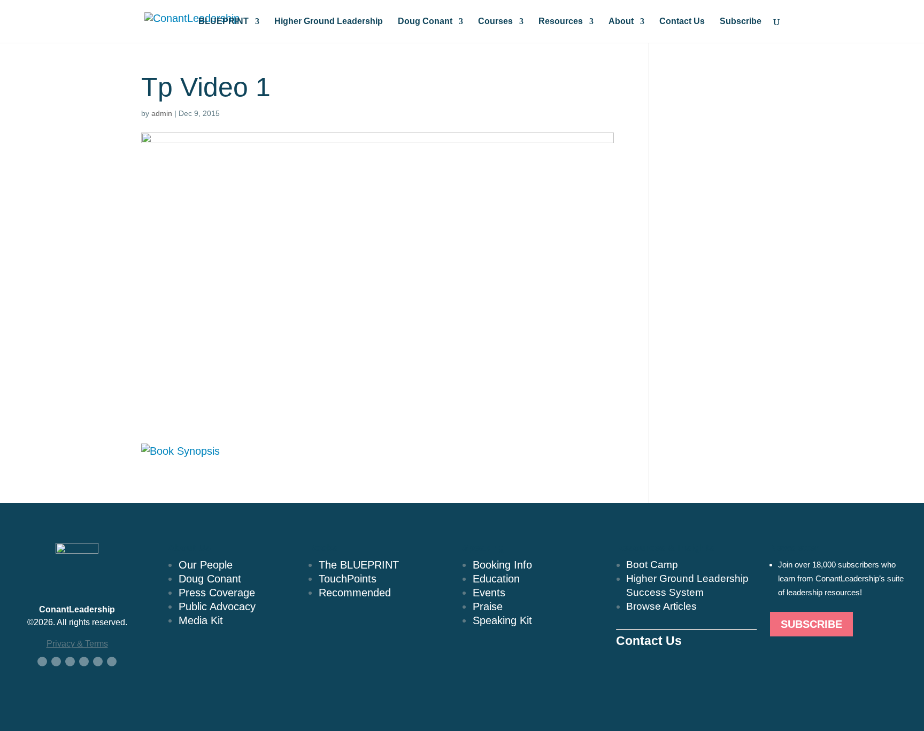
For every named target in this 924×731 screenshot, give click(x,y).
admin (161, 113)
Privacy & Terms (77, 643)
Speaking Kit (502, 620)
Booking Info (502, 565)
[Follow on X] (56, 661)
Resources (560, 22)
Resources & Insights (665, 547)
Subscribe (740, 22)
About (621, 22)
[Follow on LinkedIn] (70, 661)
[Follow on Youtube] (84, 661)
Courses (495, 22)
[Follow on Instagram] (98, 661)
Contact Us (682, 22)
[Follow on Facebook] (42, 661)
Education (496, 579)
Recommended (355, 592)
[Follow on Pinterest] (112, 661)
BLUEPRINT (223, 22)
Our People (206, 565)
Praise (488, 606)
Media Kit (201, 620)
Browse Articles (661, 606)
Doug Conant (425, 22)
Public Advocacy (217, 606)
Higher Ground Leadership (328, 22)
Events (489, 592)
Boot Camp (652, 564)
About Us (189, 547)
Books (322, 547)
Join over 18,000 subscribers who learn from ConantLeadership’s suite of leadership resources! (841, 578)
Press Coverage (217, 592)
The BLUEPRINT (359, 565)
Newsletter (794, 547)
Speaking (483, 547)
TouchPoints (347, 579)
